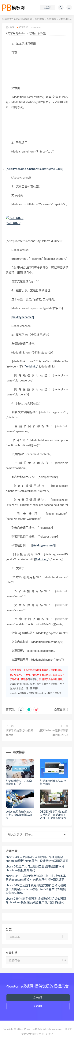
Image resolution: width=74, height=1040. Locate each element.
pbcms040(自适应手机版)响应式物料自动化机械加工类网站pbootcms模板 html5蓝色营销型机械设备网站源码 (36, 889)
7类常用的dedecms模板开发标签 (45, 693)
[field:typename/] (22, 317)
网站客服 (32, 679)
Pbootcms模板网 (33, 1029)
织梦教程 (52, 19)
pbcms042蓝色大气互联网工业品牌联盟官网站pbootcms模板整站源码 (35, 868)
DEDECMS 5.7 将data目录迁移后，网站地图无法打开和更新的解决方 (54, 815)
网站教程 (39, 19)
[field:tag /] (42, 559)
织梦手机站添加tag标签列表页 (19, 732)
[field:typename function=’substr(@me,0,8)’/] (34, 169)
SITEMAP (47, 1034)
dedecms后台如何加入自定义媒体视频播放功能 (19, 815)
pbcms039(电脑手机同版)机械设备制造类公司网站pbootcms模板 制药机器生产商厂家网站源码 (36, 900)
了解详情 (38, 1006)
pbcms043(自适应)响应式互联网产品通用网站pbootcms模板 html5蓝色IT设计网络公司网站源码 (37, 859)
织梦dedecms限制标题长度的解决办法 (53, 732)
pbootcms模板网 (23, 19)
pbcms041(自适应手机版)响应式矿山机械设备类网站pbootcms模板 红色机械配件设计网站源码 (36, 878)
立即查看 (38, 998)
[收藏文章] (21, 710)
